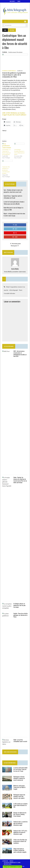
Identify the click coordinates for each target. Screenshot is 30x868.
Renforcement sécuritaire (15, 52)
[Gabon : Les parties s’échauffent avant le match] (7, 744)
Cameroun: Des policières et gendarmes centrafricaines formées (6, 170)
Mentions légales (7, 864)
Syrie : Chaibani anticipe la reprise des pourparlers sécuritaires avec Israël (13, 191)
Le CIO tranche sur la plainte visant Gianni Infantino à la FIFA (20, 805)
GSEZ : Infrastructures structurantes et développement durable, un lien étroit (19, 353)
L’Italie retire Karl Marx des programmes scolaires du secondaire (20, 841)
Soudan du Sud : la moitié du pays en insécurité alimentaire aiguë (20, 823)
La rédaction (5, 861)
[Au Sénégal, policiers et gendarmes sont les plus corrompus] (7, 608)
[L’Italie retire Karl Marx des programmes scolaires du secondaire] (7, 843)
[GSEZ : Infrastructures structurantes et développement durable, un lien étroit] (7, 472)
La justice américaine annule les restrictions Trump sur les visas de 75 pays (20, 769)
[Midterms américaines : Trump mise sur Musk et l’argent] (7, 789)
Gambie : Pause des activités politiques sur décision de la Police (20, 615)
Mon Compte (12, 1)
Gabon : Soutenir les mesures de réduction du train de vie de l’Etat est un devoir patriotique (20, 479)
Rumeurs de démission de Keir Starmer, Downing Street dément (19, 814)
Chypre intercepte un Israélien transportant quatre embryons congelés (19, 850)
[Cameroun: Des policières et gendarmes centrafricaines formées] (7, 163)
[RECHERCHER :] (15, 25)
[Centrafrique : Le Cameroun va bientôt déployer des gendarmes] (7, 146)
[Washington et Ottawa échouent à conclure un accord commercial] (7, 780)
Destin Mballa (12, 70)
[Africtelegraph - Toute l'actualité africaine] (15, 11)
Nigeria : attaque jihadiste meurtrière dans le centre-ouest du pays (14, 215)
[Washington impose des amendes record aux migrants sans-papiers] (7, 798)
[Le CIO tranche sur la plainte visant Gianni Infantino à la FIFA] (7, 807)
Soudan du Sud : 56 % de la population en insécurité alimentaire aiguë (20, 832)
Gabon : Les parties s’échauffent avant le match (20, 740)
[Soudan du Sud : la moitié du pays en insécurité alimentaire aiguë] (7, 825)
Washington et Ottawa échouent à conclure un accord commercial (19, 778)
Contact (11, 861)
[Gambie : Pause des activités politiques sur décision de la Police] (7, 734)
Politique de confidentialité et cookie (12, 862)
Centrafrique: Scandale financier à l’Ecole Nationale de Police (19, 152)
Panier (19, 1)
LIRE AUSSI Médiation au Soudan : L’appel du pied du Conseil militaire (14, 114)
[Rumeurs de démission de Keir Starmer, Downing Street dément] (7, 816)
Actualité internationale (10, 763)
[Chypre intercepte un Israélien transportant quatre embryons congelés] (7, 852)
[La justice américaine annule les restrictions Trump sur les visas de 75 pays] (7, 771)
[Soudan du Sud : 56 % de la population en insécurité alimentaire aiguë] (7, 834)
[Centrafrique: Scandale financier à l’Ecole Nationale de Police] (19, 146)
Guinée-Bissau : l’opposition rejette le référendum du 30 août (13, 197)
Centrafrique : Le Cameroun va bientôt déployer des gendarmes (6, 152)
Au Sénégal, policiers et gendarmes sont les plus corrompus (19, 605)
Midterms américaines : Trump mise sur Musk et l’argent (19, 787)
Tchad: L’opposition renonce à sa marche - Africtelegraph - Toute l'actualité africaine (14, 290)
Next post (14, 246)
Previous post (16, 243)
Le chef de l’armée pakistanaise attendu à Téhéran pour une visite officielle (14, 203)
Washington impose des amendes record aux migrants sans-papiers (19, 796)
